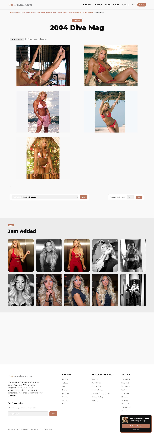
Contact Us (96, 386)
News (64, 390)
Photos (65, 379)
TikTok (124, 390)
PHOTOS (87, 5)
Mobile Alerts (97, 390)
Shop (64, 386)
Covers (65, 397)
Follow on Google (136, 426)
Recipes (65, 393)
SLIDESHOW (18, 39)
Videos (65, 383)
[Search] (133, 5)
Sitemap (95, 400)
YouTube (125, 393)
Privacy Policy (97, 397)
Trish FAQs (96, 383)
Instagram (126, 379)
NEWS (116, 5)
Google (125, 411)
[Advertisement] (77, 338)
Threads (125, 397)
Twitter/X (125, 383)
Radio (64, 404)
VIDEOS (98, 5)
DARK (142, 4)
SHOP (107, 5)
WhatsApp (126, 407)
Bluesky (125, 400)
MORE (125, 5)
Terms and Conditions (100, 393)
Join (53, 414)
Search (95, 379)
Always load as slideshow (37, 39)
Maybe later (136, 429)
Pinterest (125, 404)
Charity (65, 400)
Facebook (126, 386)
